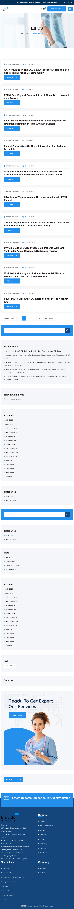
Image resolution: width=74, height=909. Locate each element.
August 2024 (10, 444)
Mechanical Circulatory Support (13, 877)
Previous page (8, 318)
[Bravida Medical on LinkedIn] (65, 2)
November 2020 (11, 473)
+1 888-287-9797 (6, 843)
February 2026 (11, 428)
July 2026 (9, 420)
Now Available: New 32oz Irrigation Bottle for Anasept (37, 2)
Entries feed (10, 561)
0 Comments (30, 64)
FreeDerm (43, 839)
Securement (7, 873)
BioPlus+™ (43, 830)
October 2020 (10, 477)
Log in (7, 557)
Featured (9, 496)
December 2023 (11, 448)
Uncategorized (11, 500)
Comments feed (12, 565)
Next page (49, 318)
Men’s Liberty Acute (46, 825)
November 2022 (11, 452)
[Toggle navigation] (70, 9)
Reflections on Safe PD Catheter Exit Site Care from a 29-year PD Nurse (33, 351)
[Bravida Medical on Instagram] (68, 2)
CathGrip (43, 835)
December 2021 (11, 464)
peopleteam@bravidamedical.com (12, 853)
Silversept (43, 848)
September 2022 (11, 456)
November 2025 (11, 432)
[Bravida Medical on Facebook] (71, 2)
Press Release (10, 666)
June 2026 (9, 424)
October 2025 (10, 436)
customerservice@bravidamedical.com (14, 834)
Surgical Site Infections (10, 882)
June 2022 (9, 460)
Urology (5, 886)
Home (26, 34)
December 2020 (11, 469)
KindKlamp (43, 844)
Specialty (6, 868)
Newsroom (43, 868)
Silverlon (42, 821)
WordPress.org (11, 569)
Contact (42, 873)
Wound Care (7, 891)
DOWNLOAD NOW (13, 780)
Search (67, 330)
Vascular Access (8, 895)
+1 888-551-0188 (6, 831)
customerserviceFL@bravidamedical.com (15, 847)
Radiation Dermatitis (10, 900)
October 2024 (10, 440)
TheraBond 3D (44, 853)
